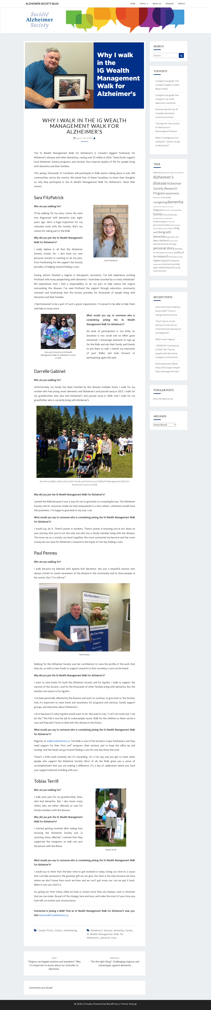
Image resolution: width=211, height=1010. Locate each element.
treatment (157, 264)
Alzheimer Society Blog (42, 3)
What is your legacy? (165, 339)
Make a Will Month (161, 240)
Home (132, 3)
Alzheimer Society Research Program (167, 188)
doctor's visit (169, 210)
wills (172, 267)
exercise (177, 210)
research (163, 256)
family (128, 930)
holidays (177, 225)
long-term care (172, 237)
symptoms (174, 260)
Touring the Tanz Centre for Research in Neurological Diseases (167, 127)
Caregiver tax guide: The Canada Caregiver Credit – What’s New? (167, 84)
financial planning (170, 214)
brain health (166, 197)
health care (169, 225)
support (165, 260)
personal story (108, 937)
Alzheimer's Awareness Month (173, 173)
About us (157, 3)
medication (174, 241)
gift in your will (170, 222)
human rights (157, 228)
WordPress (112, 1003)
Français (169, 3)
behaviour (157, 197)
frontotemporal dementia (162, 218)
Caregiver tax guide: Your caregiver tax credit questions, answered (167, 99)
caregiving (160, 202)
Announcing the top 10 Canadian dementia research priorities (166, 113)
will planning (164, 267)
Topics (143, 3)
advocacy (157, 172)
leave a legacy (168, 228)
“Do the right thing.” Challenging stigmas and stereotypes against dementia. (115, 962)
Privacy (181, 3)
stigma (156, 260)
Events (58, 930)
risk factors (173, 256)
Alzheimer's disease (101, 930)
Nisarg (133, 1003)
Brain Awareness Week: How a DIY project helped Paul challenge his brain (167, 367)
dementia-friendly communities (163, 207)
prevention (169, 253)
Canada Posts (45, 930)
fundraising (158, 221)
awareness (172, 193)
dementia (119, 930)
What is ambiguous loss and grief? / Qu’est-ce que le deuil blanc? (167, 141)
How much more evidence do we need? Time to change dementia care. (167, 310)
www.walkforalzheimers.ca (53, 915)
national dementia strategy (164, 244)
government (158, 225)
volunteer (166, 264)
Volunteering (70, 930)
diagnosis (158, 209)
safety (180, 257)
